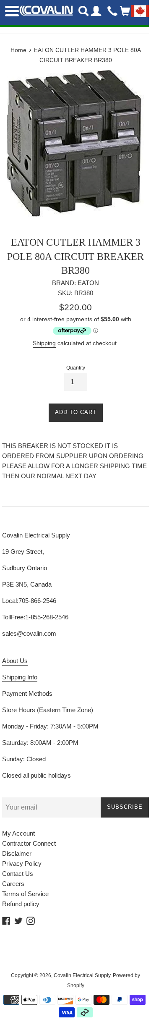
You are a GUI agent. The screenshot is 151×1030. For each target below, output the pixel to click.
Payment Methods (27, 693)
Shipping (44, 343)
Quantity (75, 368)
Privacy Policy (22, 863)
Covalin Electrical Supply (82, 975)
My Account (18, 833)
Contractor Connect (29, 843)
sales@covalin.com (29, 633)
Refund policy (20, 903)
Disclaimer (16, 853)
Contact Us (17, 873)
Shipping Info (19, 677)
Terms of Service (25, 893)
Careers (13, 883)
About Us (15, 660)
